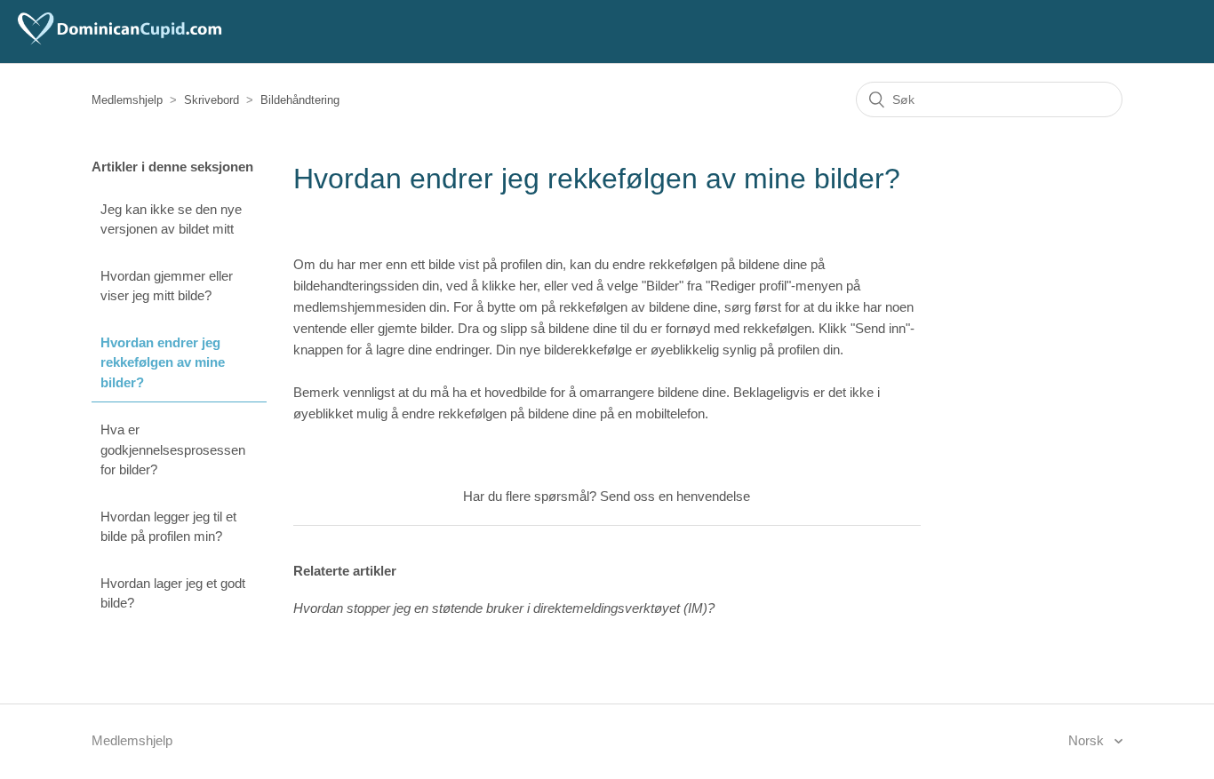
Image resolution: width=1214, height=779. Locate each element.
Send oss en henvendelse (675, 496)
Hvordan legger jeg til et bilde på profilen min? (168, 527)
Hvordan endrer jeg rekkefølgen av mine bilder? (162, 362)
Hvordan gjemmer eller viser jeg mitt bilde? (166, 286)
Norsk (1087, 740)
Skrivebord (211, 100)
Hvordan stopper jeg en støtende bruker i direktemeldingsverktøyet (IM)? (504, 608)
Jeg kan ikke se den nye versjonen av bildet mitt (171, 219)
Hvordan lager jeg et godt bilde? (172, 593)
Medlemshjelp (127, 100)
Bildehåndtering (299, 100)
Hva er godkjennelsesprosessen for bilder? (172, 449)
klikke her (509, 285)
